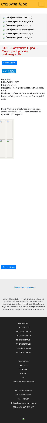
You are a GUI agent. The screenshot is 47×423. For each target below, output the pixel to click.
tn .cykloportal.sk (23, 344)
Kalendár (23, 369)
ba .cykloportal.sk (23, 331)
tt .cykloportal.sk (23, 348)
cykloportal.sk (23, 327)
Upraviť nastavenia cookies (23, 381)
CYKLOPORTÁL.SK (14, 4)
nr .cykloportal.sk (23, 339)
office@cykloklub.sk (27, 403)
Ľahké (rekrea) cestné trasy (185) (19, 29)
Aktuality (23, 365)
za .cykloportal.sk (23, 335)
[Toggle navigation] (41, 4)
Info (23, 377)
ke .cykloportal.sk (23, 352)
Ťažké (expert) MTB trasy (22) (18, 25)
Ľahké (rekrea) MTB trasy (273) (18, 17)
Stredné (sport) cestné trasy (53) (19, 33)
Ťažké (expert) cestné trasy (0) (18, 37)
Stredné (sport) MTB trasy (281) (19, 22)
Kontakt (23, 373)
